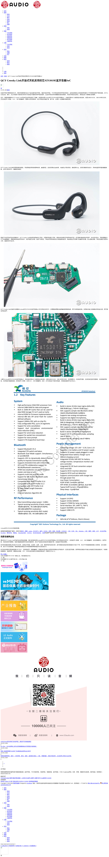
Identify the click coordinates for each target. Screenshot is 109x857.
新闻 (5, 12)
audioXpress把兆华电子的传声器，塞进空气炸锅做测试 (16, 741)
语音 (8, 46)
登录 (5, 73)
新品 (8, 14)
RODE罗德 (103, 531)
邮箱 (8, 64)
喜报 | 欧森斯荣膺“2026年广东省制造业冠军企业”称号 (16, 751)
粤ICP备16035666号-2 (94, 783)
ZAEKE (26, 781)
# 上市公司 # (4, 845)
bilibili (7, 778)
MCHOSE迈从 (37, 533)
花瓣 (35, 778)
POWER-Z (21, 781)
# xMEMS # (26, 845)
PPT (8, 54)
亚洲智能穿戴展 (33, 781)
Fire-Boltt (3, 533)
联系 (5, 59)
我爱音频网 (16, 783)
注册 (5, 71)
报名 (8, 51)
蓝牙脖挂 (9, 34)
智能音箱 (9, 37)
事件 (8, 17)
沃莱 (43, 533)
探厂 (8, 22)
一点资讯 (23, 778)
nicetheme (29, 783)
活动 (5, 49)
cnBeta (6, 781)
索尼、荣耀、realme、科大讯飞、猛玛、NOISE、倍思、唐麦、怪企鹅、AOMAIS (44, 531)
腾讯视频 (17, 778)
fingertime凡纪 (22, 533)
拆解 (5, 31)
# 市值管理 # (11, 845)
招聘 (8, 24)
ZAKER (49, 778)
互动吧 (28, 778)
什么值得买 (43, 778)
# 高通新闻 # (32, 845)
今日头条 (3, 778)
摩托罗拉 (9, 533)
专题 (5, 56)
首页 (5, 11)
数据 (8, 21)
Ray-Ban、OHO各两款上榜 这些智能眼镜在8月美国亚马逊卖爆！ (19, 746)
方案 (5, 42)
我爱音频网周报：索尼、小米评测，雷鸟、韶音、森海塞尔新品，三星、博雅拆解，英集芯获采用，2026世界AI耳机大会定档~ (36, 756)
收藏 (5, 554)
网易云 (15, 533)
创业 (8, 19)
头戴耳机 (9, 41)
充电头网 (15, 781)
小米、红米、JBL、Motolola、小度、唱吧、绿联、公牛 (83, 531)
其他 (8, 47)
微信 (8, 62)
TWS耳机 (9, 32)
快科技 (2, 781)
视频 (5, 57)
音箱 (8, 29)
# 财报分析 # (18, 845)
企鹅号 (32, 778)
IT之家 (10, 781)
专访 (8, 16)
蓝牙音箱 (9, 39)
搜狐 (13, 778)
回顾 (8, 53)
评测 (5, 26)
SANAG (29, 533)
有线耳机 (9, 36)
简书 (38, 778)
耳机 (8, 27)
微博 (8, 61)
